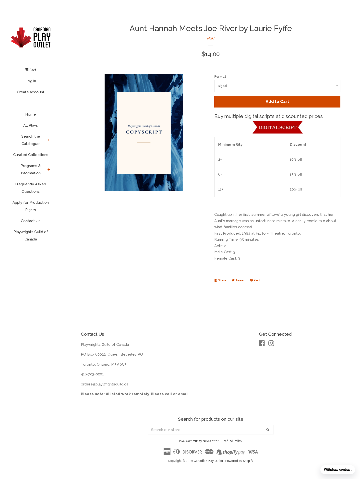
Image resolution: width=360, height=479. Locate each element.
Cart (32, 70)
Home (30, 114)
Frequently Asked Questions (30, 188)
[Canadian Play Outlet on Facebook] (262, 344)
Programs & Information (31, 169)
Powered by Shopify (239, 461)
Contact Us (30, 221)
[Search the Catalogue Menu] (49, 140)
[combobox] (205, 429)
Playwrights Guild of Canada (30, 235)
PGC (210, 38)
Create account (30, 92)
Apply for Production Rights (30, 206)
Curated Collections (30, 155)
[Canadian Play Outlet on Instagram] (271, 344)
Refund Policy (232, 441)
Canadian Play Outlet (208, 461)
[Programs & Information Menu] (49, 170)
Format (220, 76)
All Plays (30, 125)
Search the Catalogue (30, 140)
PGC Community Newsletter (198, 441)
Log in (30, 81)
